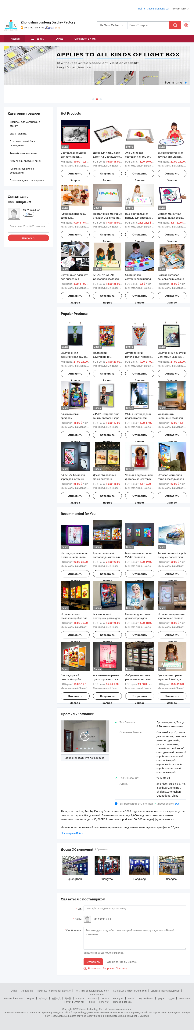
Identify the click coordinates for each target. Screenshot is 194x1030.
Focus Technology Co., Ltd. (93, 1008)
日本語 (68, 998)
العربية (171, 998)
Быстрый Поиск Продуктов (165, 990)
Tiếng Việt (104, 1001)
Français (79, 998)
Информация (97, 994)
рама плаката (18, 133)
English (30, 998)
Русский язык (146, 998)
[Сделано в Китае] (28, 7)
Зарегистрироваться (158, 8)
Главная (14, 38)
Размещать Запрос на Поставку (105, 968)
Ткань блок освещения (23, 153)
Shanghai (171, 879)
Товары (39, 38)
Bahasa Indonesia (122, 1001)
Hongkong (139, 879)
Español (92, 998)
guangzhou (75, 879)
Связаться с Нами (85, 38)
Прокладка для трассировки (27, 180)
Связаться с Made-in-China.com (130, 990)
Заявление (27, 990)
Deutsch (105, 998)
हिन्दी (68, 1001)
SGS (177, 803)
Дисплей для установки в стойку (25, 123)
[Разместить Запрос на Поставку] (186, 25)
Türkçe (91, 1001)
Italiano (131, 998)
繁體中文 (56, 998)
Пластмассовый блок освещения (22, 143)
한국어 (160, 998)
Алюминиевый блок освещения (22, 170)
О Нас (59, 38)
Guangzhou (107, 879)
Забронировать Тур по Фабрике (84, 757)
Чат (30, 214)
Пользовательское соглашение (54, 990)
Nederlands (184, 998)
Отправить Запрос (75, 174)
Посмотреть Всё (71, 833)
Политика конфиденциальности (92, 990)
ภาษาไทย (79, 1001)
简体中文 (43, 998)
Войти (141, 8)
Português (118, 998)
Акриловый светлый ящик (25, 161)
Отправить (93, 962)
